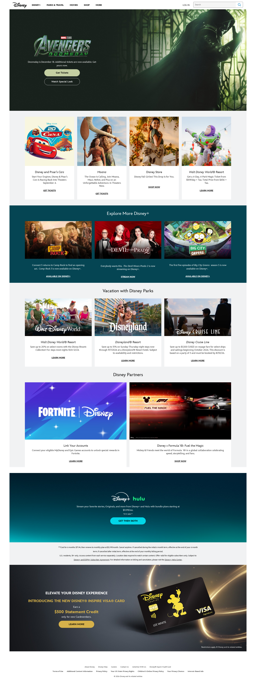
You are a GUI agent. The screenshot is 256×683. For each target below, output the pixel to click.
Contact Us (124, 667)
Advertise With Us (139, 667)
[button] (187, 5)
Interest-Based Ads (195, 671)
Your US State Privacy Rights (122, 671)
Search (239, 5)
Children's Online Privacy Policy (151, 671)
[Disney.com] (20, 5)
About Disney (90, 667)
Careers (114, 667)
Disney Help (103, 667)
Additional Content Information (80, 671)
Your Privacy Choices (175, 671)
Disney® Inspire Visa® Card (160, 667)
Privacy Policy (101, 671)
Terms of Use (58, 671)
